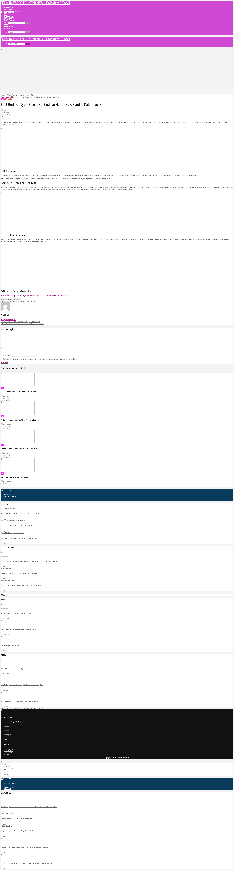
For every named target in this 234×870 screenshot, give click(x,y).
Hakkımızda (8, 7)
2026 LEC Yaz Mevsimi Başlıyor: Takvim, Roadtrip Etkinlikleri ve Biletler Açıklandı (27, 863)
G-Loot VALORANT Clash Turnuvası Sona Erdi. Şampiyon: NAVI (22, 708)
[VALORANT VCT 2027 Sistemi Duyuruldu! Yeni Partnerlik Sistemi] (8, 509)
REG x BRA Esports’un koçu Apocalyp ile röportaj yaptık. (19, 701)
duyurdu (50, 122)
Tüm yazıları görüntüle (8, 320)
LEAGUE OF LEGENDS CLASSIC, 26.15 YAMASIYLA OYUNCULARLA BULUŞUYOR (27, 847)
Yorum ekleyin (6, 115)
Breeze (6, 299)
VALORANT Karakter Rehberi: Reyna (15, 477)
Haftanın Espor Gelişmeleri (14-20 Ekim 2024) (16, 613)
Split (10, 299)
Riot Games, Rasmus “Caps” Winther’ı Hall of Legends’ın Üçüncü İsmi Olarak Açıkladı (29, 561)
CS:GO (6, 23)
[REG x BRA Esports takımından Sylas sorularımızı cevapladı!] (4, 663)
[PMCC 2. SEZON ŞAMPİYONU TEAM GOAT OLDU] (7, 814)
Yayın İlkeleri (8, 752)
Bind (2, 299)
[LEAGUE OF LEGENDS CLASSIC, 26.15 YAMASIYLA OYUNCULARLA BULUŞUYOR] (4, 842)
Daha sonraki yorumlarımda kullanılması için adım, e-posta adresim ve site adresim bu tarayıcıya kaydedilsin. (40, 359)
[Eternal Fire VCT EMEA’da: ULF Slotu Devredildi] (14, 521)
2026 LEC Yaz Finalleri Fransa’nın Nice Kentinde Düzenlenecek (21, 585)
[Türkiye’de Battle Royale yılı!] (4, 640)
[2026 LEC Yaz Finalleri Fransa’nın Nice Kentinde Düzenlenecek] (8, 580)
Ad (2, 348)
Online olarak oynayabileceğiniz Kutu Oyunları (18, 420)
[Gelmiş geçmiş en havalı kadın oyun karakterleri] (18, 443)
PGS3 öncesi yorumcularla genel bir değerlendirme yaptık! (20, 629)
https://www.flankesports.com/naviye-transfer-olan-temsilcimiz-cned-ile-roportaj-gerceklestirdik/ (34, 296)
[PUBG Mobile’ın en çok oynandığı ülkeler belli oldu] (18, 386)
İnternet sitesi (5, 355)
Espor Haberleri (6, 97)
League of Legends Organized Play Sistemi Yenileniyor (19, 573)
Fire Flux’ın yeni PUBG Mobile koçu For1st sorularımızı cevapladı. (22, 685)
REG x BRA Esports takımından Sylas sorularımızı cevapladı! (20, 669)
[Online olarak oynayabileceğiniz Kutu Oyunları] (18, 414)
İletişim (7, 29)
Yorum (3, 345)
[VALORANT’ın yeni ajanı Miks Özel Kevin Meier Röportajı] (12, 533)
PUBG (6, 25)
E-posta (4, 352)
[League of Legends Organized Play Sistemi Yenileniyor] (6, 568)
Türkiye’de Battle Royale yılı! (10, 645)
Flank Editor (7, 396)
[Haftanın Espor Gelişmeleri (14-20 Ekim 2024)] (4, 608)
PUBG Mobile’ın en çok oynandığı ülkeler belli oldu (20, 392)
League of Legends (11, 21)
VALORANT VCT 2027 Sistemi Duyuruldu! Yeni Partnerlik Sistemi (22, 514)
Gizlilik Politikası (9, 749)
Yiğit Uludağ (7, 111)
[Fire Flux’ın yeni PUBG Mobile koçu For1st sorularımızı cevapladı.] (4, 680)
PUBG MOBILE (9, 27)
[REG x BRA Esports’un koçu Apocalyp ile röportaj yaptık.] (4, 696)
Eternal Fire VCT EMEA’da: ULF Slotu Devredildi (16, 526)
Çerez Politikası (8, 751)
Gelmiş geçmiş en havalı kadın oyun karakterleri (19, 449)
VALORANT (8, 9)
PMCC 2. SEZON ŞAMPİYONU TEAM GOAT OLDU (17, 819)
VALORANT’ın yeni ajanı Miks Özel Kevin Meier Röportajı (19, 538)
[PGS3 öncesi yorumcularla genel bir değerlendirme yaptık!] (4, 624)
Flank (2, 99)
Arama (27, 23)
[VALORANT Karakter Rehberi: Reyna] (18, 471)
